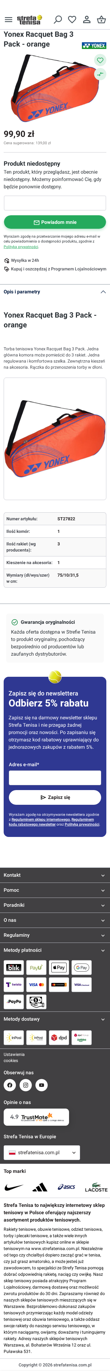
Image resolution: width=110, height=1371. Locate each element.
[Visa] (36, 984)
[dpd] (59, 1037)
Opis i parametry (22, 292)
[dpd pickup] (82, 1037)
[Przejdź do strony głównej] (29, 19)
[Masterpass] (59, 984)
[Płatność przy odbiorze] (36, 1001)
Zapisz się (59, 797)
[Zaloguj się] (87, 19)
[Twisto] (14, 984)
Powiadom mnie (59, 222)
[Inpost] (14, 1037)
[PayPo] (14, 1001)
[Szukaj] (57, 19)
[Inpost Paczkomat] (36, 1037)
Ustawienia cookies (10, 1057)
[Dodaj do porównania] (100, 74)
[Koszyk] (101, 19)
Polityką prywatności (21, 247)
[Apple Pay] (59, 967)
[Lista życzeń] (72, 19)
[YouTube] (41, 1085)
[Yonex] (94, 45)
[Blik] (14, 967)
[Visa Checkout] (82, 984)
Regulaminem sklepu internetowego (41, 819)
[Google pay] (82, 967)
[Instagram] (26, 1085)
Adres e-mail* (24, 764)
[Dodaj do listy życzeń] (100, 60)
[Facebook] (10, 1085)
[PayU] (36, 967)
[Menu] (8, 19)
